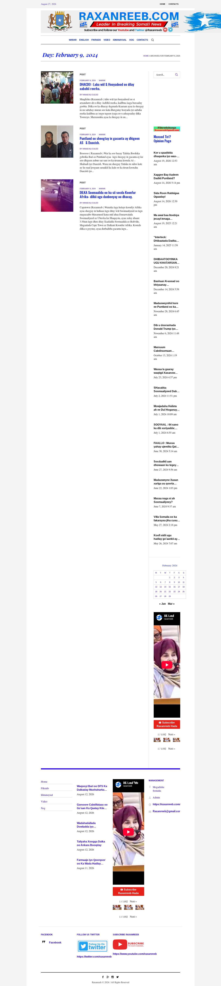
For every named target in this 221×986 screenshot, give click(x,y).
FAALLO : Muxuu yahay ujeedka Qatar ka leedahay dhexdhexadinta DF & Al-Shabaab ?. (166, 445)
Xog (43, 808)
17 (179, 587)
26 (156, 596)
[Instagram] (113, 977)
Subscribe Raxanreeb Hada (167, 724)
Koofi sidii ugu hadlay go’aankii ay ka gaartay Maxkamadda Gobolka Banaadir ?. (166, 537)
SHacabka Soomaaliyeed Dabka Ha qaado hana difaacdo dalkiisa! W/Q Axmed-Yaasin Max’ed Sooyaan (167, 389)
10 (179, 582)
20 (161, 592)
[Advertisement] (165, 105)
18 (183, 587)
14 (165, 587)
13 (161, 587)
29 (170, 596)
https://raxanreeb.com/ (166, 804)
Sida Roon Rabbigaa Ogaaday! (166, 195)
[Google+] (108, 977)
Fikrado (45, 788)
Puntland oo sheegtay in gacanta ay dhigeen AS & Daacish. (110, 140)
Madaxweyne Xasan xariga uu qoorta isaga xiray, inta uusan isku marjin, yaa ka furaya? (166, 482)
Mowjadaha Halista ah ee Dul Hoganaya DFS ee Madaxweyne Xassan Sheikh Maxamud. (166, 408)
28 (165, 596)
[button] (172, 734)
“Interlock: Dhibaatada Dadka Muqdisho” (165, 239)
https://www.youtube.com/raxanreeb (135, 953)
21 (165, 592)
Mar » (171, 603)
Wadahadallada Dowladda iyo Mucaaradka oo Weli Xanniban (89, 825)
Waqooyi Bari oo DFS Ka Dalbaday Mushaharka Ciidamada (92, 788)
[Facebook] (103, 977)
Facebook (55, 942)
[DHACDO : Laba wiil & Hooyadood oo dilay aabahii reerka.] (57, 87)
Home (146, 56)
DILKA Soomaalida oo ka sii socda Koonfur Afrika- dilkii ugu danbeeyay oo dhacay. (108, 194)
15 (170, 587)
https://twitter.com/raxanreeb (94, 956)
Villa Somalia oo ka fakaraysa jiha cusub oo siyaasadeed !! (166, 518)
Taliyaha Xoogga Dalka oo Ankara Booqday (91, 843)
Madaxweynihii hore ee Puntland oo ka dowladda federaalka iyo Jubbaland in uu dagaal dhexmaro (166, 305)
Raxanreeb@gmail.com (167, 811)
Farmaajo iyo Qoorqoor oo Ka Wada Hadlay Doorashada (91, 862)
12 (156, 587)
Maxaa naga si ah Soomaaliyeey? (164, 500)
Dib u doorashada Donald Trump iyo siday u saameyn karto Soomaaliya (165, 327)
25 (183, 592)
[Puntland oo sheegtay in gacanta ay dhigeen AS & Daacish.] (57, 141)
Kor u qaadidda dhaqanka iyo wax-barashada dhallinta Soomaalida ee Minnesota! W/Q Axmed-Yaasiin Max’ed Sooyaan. (166, 154)
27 (161, 596)
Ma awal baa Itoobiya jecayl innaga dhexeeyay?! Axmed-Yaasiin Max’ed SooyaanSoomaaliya (167, 217)
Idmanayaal (47, 794)
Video (44, 801)
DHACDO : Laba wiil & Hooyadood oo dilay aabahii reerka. (107, 86)
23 (174, 592)
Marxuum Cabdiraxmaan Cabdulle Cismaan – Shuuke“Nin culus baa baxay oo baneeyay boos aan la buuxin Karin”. (166, 349)
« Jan (162, 603)
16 (174, 587)
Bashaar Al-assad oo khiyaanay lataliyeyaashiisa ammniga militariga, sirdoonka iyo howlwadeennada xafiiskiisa (166, 283)
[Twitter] (117, 977)
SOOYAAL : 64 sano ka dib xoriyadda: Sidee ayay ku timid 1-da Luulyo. (166, 426)
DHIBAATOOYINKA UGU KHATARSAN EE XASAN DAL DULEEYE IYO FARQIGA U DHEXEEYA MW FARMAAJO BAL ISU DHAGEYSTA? (167, 261)
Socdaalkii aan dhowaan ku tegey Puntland (165, 463)
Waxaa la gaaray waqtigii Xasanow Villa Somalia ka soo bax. (166, 371)
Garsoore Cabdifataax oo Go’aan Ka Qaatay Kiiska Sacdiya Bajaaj (92, 806)
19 (156, 592)
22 (170, 592)
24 (179, 592)
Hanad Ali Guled (90, 95)
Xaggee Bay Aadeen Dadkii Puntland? (166, 176)
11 (183, 582)
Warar (102, 80)
